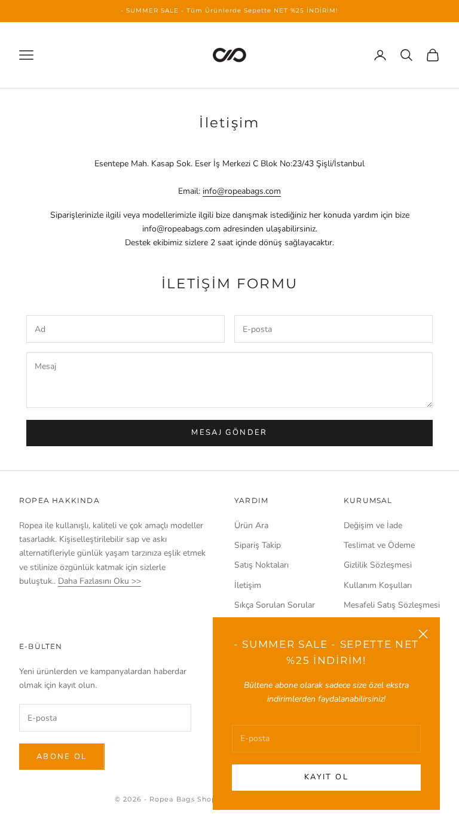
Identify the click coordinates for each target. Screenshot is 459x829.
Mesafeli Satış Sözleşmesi (392, 605)
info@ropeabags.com (242, 191)
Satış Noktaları (261, 565)
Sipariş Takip (257, 545)
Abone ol (61, 756)
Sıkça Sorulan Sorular (274, 605)
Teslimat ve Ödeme (379, 545)
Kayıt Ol (326, 777)
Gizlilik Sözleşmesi (378, 565)
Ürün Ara (251, 525)
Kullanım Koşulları (378, 585)
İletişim (247, 585)
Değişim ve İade (373, 525)
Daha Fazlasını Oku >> (99, 581)
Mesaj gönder (229, 432)
